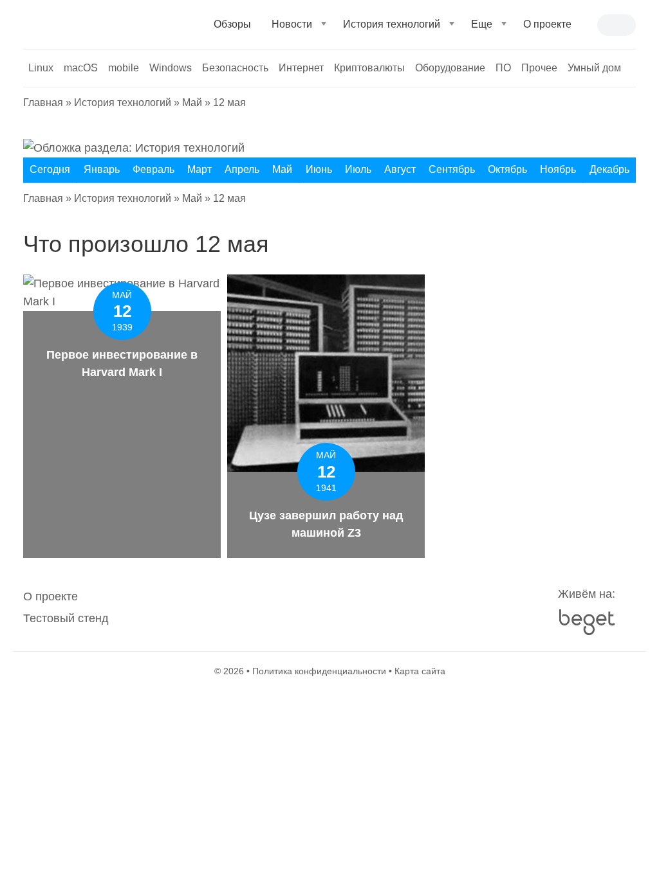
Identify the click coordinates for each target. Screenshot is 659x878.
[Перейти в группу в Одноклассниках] (381, 607)
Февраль (153, 169)
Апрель (242, 169)
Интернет (301, 67)
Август (400, 169)
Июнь (319, 169)
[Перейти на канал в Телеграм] (329, 607)
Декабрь (609, 169)
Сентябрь (452, 169)
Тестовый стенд (66, 618)
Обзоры (232, 24)
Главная (43, 102)
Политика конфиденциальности (319, 671)
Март (199, 169)
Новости (292, 24)
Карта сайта (419, 671)
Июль (358, 169)
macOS (81, 67)
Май (192, 102)
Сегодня (50, 169)
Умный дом (594, 67)
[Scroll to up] (29, 798)
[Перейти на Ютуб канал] (303, 607)
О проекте (50, 596)
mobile (123, 67)
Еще (481, 24)
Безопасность (235, 67)
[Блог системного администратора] (91, 23)
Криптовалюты (369, 67)
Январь (102, 169)
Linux (40, 67)
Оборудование (450, 67)
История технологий (391, 24)
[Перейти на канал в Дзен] (355, 607)
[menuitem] (232, 29)
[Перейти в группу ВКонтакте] (278, 607)
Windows (170, 67)
